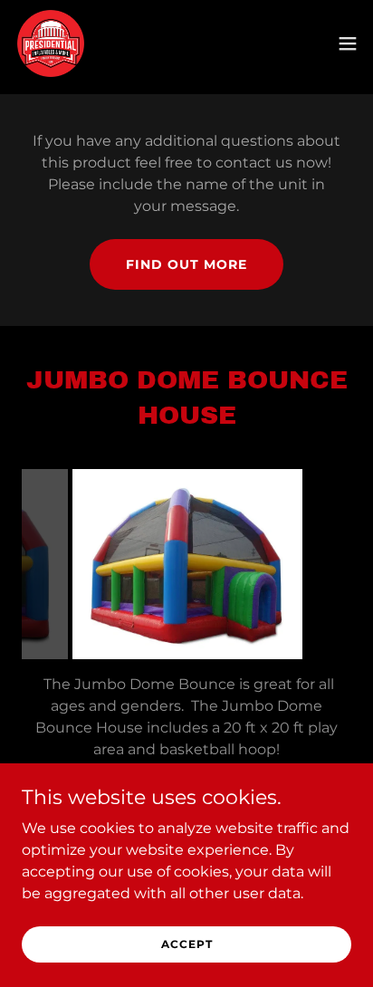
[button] (348, 43)
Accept (187, 944)
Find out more (186, 264)
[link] (50, 43)
